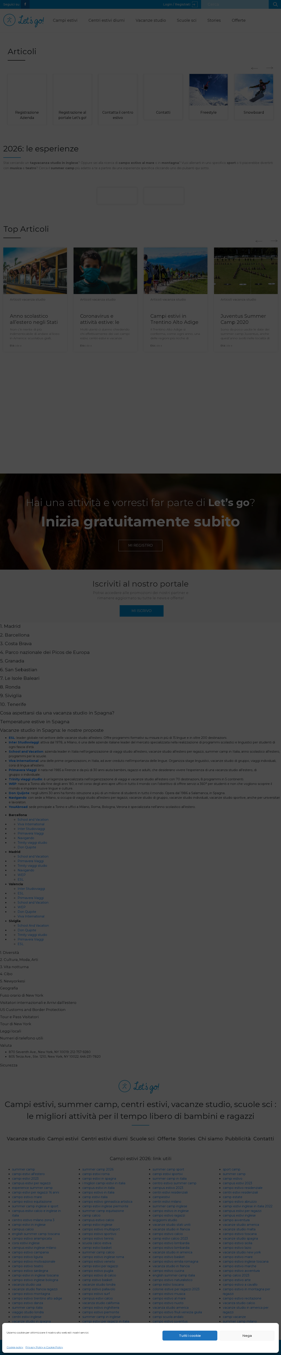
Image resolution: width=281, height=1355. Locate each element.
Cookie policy (15, 1347)
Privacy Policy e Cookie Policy (44, 1347)
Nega (247, 1335)
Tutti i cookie (190, 1335)
